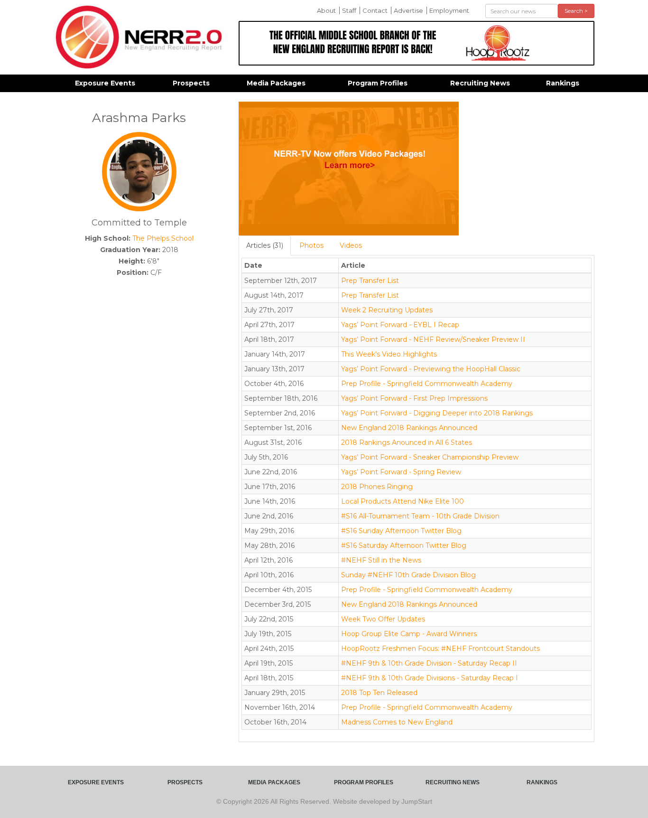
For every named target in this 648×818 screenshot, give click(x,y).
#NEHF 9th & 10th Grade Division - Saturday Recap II (429, 663)
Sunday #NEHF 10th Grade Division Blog (408, 575)
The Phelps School (163, 238)
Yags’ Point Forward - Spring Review (401, 472)
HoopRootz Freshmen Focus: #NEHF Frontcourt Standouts (440, 648)
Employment (449, 10)
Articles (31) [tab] (264, 245)
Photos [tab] (311, 245)
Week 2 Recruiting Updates (387, 310)
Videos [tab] (351, 245)
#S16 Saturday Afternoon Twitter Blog (403, 545)
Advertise (408, 10)
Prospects (191, 83)
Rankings (562, 83)
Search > (576, 10)
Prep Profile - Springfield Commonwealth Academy (426, 383)
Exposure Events (105, 83)
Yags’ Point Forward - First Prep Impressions (414, 398)
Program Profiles (377, 83)
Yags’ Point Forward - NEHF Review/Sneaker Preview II (433, 339)
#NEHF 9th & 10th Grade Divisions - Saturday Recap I (429, 678)
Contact (375, 10)
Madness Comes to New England (397, 722)
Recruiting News (480, 83)
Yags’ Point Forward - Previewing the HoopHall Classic (430, 369)
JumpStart (416, 801)
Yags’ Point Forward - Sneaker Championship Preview (429, 457)
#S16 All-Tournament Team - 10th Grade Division (420, 516)
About (326, 10)
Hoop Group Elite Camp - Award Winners (409, 634)
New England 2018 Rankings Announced (409, 427)
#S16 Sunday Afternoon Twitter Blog (401, 531)
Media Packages (276, 83)
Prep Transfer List (370, 280)
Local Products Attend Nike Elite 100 (402, 501)
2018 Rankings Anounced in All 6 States (406, 442)
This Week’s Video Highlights (389, 354)
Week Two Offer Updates (383, 619)
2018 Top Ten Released (379, 692)
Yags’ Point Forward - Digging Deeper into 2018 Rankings (437, 413)
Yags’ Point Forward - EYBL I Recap (400, 324)
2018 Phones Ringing (377, 486)
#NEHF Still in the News (381, 560)
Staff (349, 10)
